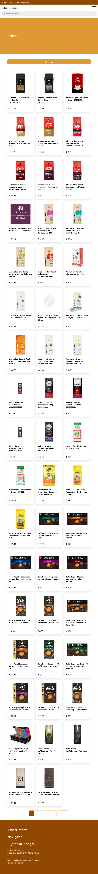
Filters (50, 62)
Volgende (63, 813)
